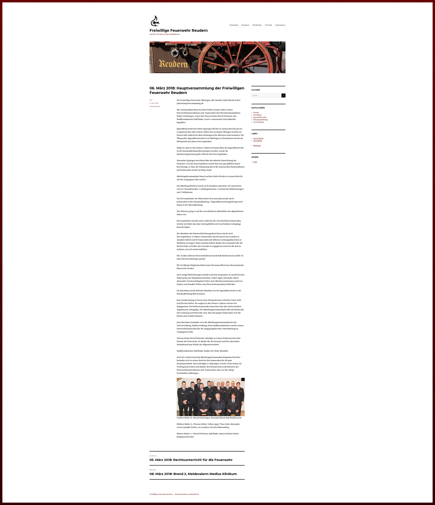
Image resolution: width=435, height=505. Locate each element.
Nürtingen (257, 146)
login (255, 162)
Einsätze (245, 25)
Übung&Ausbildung (260, 120)
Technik (268, 25)
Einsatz (256, 113)
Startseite (234, 25)
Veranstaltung (155, 106)
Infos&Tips (257, 25)
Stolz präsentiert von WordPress (187, 494)
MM (151, 100)
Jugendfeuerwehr (260, 117)
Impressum (280, 25)
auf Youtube (257, 141)
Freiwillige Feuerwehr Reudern (179, 30)
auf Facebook (258, 138)
